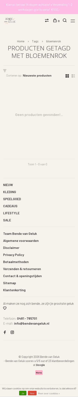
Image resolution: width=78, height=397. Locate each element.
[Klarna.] (39, 374)
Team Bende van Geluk (20, 233)
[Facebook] (4, 332)
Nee (32, 393)
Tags (35, 41)
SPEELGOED (12, 199)
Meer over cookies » (49, 393)
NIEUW (8, 185)
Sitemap (9, 283)
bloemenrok (53, 41)
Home (20, 41)
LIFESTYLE (11, 213)
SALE (7, 220)
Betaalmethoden (16, 262)
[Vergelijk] (47, 21)
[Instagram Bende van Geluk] (12, 332)
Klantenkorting (14, 290)
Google (40, 365)
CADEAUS (10, 206)
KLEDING (9, 192)
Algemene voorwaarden (21, 240)
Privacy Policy (13, 255)
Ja (22, 393)
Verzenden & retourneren (22, 269)
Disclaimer (11, 248)
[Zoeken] (65, 21)
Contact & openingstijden (22, 276)
